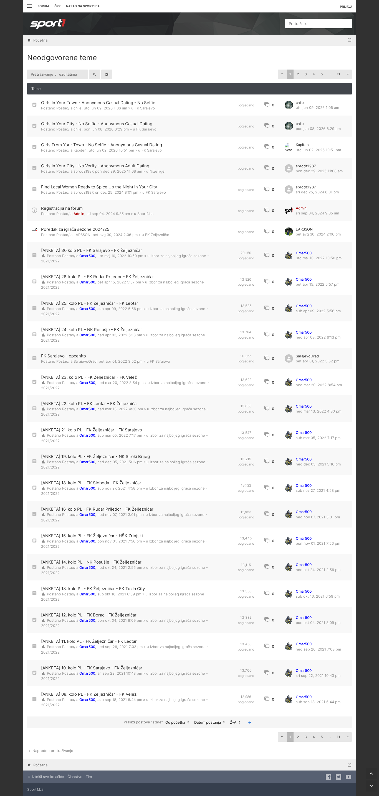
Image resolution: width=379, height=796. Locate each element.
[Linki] (29, 6)
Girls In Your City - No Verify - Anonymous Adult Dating (95, 165)
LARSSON (82, 234)
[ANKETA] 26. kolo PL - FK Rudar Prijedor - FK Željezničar (97, 276)
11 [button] (338, 74)
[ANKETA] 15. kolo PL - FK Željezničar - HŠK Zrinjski (92, 535)
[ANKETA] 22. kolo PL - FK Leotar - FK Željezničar (89, 403)
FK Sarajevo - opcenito (63, 356)
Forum (43, 6)
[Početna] (48, 23)
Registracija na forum (62, 208)
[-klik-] (249, 722)
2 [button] (298, 74)
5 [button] (322, 74)
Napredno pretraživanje (52, 750)
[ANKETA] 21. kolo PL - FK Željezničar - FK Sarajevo (91, 429)
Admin (79, 213)
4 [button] (314, 74)
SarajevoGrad (85, 361)
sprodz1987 (83, 171)
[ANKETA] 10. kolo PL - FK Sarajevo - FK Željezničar (91, 667)
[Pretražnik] (94, 74)
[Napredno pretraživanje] (106, 74)
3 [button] (306, 74)
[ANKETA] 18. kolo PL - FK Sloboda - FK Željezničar (91, 482)
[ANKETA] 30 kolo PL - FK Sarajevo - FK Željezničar (91, 250)
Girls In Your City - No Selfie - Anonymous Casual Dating (96, 123)
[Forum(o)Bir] (349, 40)
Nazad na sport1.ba (83, 6)
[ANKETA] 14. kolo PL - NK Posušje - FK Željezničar (91, 562)
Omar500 (87, 256)
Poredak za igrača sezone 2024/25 (75, 229)
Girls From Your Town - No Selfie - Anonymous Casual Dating (101, 144)
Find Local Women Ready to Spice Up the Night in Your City (99, 187)
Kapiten (80, 150)
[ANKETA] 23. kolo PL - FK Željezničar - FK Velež (89, 377)
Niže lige (157, 171)
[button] (282, 74)
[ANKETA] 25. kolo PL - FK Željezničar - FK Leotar (89, 303)
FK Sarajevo (145, 108)
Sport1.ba (145, 213)
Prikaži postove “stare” (154, 722)
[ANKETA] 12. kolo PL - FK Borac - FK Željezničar (89, 615)
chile (78, 108)
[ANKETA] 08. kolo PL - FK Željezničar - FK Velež (89, 694)
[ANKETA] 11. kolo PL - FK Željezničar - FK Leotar (89, 641)
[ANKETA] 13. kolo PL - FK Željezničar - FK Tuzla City (93, 588)
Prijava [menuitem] (346, 6)
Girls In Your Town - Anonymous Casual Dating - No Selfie (98, 102)
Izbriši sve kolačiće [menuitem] (47, 776)
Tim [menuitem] (89, 776)
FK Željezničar (157, 234)
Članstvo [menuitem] (74, 776)
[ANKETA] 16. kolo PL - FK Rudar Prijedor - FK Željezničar (97, 509)
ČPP (57, 6)
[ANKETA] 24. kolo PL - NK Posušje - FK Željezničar (91, 329)
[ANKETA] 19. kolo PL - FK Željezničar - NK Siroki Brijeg (95, 456)
